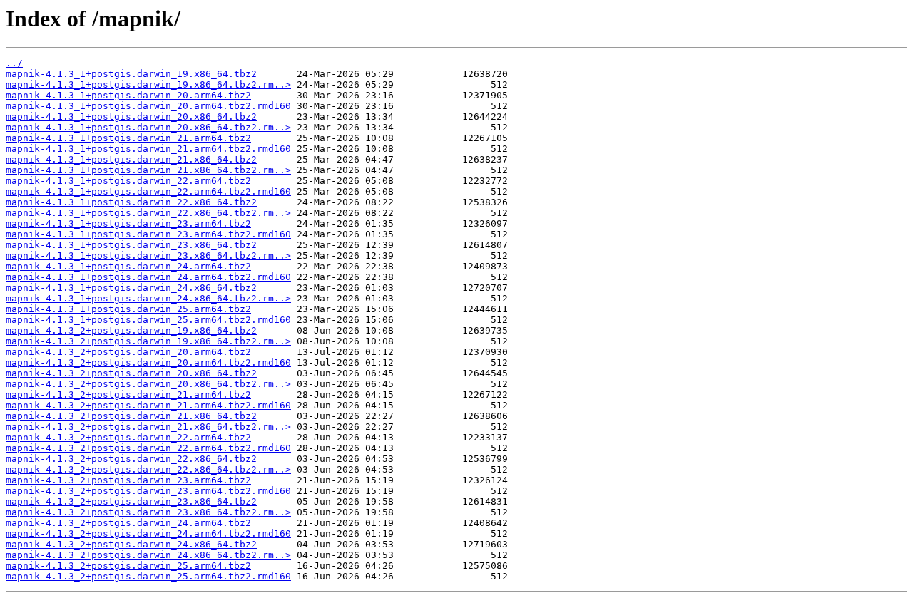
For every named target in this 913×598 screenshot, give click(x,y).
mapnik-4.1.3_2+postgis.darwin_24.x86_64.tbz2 (131, 544)
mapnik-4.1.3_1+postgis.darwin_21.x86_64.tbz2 (131, 159)
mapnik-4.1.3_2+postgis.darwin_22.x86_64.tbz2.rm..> (148, 469)
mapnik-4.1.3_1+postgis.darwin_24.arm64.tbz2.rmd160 (148, 277)
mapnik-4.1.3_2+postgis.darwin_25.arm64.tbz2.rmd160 (148, 576)
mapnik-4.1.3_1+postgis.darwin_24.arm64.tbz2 (128, 266)
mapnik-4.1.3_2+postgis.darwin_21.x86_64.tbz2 (131, 416)
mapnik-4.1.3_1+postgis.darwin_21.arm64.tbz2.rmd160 (148, 148)
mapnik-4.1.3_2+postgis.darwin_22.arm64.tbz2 (128, 437)
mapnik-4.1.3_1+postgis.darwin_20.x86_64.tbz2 (131, 116)
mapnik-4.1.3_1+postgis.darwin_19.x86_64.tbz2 (131, 73)
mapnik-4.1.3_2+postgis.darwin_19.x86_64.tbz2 (131, 330)
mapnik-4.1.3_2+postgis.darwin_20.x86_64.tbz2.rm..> (148, 383)
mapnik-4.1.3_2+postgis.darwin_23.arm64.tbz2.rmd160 (148, 490)
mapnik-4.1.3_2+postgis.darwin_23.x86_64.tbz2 (131, 501)
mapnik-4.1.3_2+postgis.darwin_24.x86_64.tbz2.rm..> (148, 555)
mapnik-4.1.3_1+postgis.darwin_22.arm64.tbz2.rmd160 (148, 191)
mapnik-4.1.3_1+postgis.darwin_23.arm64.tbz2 (128, 223)
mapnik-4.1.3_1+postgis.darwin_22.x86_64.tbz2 (131, 202)
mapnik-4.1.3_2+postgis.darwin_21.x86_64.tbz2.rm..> (148, 426)
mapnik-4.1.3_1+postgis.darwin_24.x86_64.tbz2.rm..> (148, 298)
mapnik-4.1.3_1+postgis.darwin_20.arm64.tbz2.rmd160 (148, 105)
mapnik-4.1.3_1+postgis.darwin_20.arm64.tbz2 (128, 95)
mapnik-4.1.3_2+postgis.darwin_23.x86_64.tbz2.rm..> (148, 512)
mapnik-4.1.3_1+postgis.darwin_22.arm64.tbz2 (128, 180)
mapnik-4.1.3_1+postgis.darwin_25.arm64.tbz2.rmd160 (148, 319)
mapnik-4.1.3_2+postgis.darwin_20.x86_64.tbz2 (131, 373)
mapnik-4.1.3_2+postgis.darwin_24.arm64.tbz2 (128, 522)
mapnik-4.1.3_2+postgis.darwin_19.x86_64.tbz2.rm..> (148, 341)
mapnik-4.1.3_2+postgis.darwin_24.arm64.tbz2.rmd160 (148, 533)
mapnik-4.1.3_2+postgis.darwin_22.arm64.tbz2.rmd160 (148, 448)
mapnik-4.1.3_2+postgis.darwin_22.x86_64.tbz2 (131, 458)
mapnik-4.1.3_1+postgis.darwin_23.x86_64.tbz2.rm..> (148, 255)
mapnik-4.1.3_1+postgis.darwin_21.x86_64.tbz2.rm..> (148, 170)
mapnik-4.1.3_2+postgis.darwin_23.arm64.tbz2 (128, 480)
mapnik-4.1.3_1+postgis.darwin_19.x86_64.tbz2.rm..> (148, 84)
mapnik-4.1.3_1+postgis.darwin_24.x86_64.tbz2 (131, 287)
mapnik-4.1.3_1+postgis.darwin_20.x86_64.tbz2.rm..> (148, 127)
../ (14, 63)
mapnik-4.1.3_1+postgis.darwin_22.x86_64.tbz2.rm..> (148, 212)
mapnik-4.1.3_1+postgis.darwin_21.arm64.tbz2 (128, 138)
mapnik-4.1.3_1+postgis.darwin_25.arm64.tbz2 (128, 309)
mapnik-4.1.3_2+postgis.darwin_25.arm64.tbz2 (128, 565)
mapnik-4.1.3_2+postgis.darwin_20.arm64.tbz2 (128, 351)
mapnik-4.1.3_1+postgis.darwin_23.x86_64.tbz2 (131, 244)
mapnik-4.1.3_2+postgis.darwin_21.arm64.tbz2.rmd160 (148, 405)
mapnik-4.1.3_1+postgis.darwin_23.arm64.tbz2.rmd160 (148, 234)
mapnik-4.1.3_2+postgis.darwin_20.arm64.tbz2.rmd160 (148, 362)
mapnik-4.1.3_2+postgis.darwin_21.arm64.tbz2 (128, 394)
